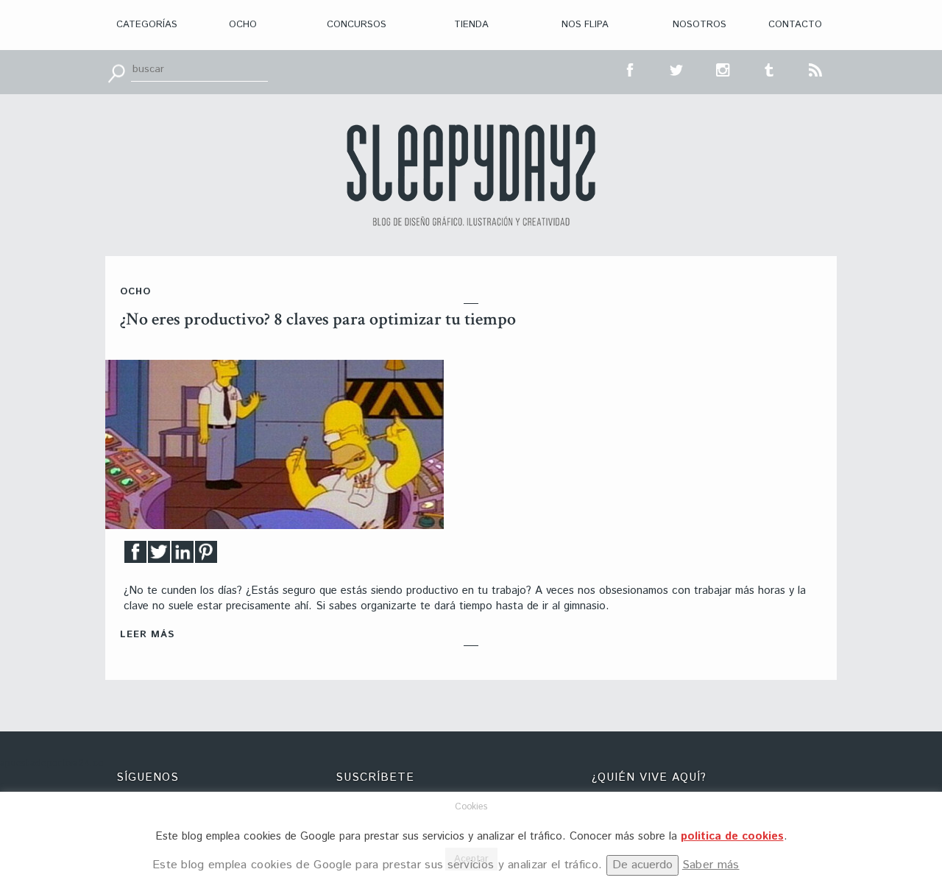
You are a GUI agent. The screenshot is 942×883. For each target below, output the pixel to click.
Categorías (146, 25)
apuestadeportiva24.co (52, 763)
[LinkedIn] (182, 556)
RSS (816, 68)
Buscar (116, 72)
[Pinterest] (206, 556)
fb (630, 68)
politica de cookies (732, 836)
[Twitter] (159, 556)
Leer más (147, 635)
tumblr (769, 68)
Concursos (356, 25)
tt (677, 68)
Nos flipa (585, 25)
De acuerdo (642, 865)
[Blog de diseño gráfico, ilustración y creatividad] (471, 175)
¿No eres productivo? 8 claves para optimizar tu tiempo (318, 319)
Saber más (711, 865)
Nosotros (699, 25)
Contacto (795, 25)
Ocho (243, 25)
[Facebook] (135, 556)
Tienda (471, 25)
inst (723, 68)
